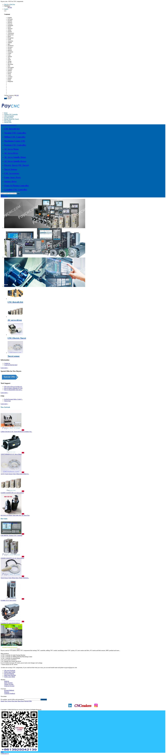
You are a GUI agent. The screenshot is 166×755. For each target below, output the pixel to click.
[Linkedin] (70, 708)
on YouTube (10, 675)
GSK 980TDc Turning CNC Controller (11, 535)
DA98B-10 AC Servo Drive (8, 600)
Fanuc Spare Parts (12, 177)
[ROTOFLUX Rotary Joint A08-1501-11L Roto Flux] (11, 514)
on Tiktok (9, 676)
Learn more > (4, 368)
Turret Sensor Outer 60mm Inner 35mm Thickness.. (15, 578)
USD (10, 7)
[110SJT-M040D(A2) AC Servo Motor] (11, 452)
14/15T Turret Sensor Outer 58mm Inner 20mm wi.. (15, 474)
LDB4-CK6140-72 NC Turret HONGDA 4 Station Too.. (16, 431)
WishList (6, 681)
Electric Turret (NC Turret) (11, 119)
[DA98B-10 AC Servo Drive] (11, 599)
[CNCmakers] (83, 708)
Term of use (7, 401)
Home (6, 113)
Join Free (12, 4)
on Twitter (9, 672)
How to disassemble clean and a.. (13, 389)
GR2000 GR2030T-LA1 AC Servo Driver (12, 558)
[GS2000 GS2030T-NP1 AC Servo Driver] (11, 491)
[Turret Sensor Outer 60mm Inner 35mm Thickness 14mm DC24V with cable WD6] (11, 576)
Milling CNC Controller (15, 137)
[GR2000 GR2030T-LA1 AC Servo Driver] (11, 556)
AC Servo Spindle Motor (15, 157)
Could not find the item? (10, 365)
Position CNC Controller (15, 145)
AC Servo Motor (11, 149)
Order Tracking (8, 682)
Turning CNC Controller (11, 114)
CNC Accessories (9, 116)
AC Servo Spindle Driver (15, 161)
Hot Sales (14, 701)
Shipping (6, 692)
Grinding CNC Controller (15, 189)
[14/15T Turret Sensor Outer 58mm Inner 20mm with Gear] (11, 472)
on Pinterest (9, 673)
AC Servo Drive (8, 117)
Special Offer (7, 122)
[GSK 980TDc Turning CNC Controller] (11, 534)
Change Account (8, 684)
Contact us (7, 363)
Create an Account (9, 686)
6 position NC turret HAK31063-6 (10, 623)
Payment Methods (9, 690)
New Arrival (7, 120)
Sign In (6, 4)
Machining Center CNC (14, 141)
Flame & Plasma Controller (16, 185)
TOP (2, 752)
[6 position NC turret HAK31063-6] (11, 621)
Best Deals (21, 701)
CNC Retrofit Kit (12, 129)
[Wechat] (19, 750)
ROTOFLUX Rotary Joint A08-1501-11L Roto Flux (15, 515)
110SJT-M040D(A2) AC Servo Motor (11, 454)
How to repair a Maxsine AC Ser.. (13, 388)
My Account (4, 196)
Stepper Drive (10, 181)
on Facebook (9, 670)
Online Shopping (8, 125)
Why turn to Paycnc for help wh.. (13, 386)
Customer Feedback (9, 693)
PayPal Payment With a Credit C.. (13, 399)
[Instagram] (96, 708)
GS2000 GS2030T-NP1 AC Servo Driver (12, 492)
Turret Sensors (10, 169)
